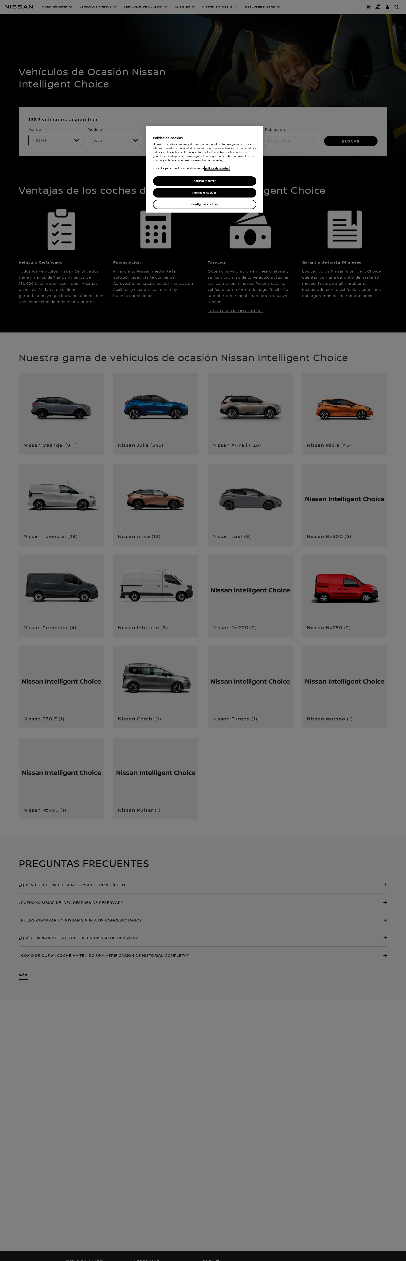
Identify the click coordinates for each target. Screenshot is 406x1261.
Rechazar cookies (204, 192)
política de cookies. (217, 168)
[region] (204, 169)
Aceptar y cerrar (204, 180)
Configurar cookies (204, 204)
